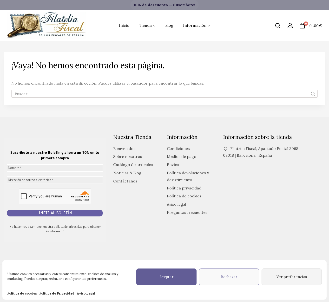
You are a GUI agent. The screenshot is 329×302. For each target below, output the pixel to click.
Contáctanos (125, 181)
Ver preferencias (291, 277)
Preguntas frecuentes (187, 212)
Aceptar (166, 277)
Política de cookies (22, 293)
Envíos (173, 164)
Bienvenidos (124, 148)
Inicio (124, 25)
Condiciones (178, 148)
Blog (169, 25)
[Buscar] (278, 25)
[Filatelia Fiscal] (46, 25)
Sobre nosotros (127, 156)
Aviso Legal (86, 293)
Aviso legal (176, 204)
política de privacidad (68, 226)
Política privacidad (184, 188)
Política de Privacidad (56, 293)
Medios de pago (181, 156)
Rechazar (229, 277)
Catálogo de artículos (133, 164)
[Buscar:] (164, 93)
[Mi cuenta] (290, 25)
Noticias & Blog (127, 172)
